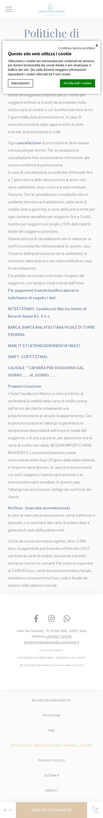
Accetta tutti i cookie (77, 83)
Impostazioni (20, 83)
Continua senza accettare (76, 48)
